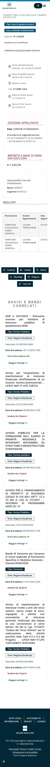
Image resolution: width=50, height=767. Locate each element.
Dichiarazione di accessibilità (25, 752)
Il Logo (38, 749)
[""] (38, 5)
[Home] (9, 5)
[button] (44, 5)
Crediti (31, 749)
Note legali (14, 749)
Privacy (23, 749)
